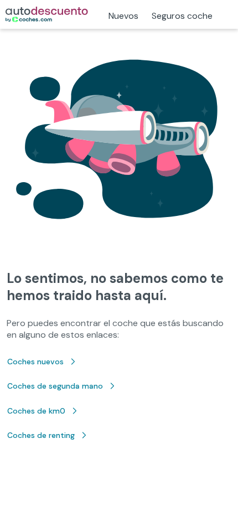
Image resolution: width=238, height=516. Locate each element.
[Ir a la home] (47, 14)
